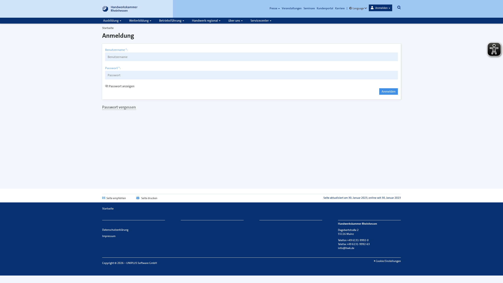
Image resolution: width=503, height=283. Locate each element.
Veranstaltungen (292, 8)
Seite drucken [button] (149, 198)
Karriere (340, 8)
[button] (380, 8)
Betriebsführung (170, 20)
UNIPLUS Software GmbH (141, 263)
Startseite (108, 28)
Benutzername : (116, 49)
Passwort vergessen (119, 107)
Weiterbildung (139, 20)
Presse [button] (274, 8)
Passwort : (113, 68)
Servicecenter (260, 20)
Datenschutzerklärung (115, 230)
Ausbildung (111, 20)
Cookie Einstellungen (388, 261)
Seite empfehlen (116, 198)
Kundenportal (325, 8)
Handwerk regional (205, 20)
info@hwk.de (346, 248)
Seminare (309, 8)
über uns (234, 20)
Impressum (109, 236)
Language (358, 8)
